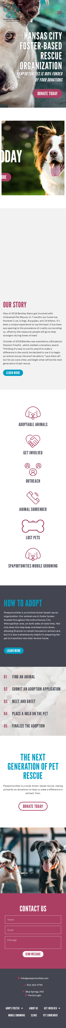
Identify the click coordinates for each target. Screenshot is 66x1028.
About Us (33, 1008)
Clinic (34, 1015)
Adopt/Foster (12, 1008)
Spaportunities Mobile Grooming (33, 566)
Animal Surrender (33, 509)
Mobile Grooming (16, 1015)
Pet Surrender (50, 1015)
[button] (59, 12)
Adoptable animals (33, 424)
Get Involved (50, 1008)
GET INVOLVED (33, 452)
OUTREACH (33, 481)
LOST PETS (33, 537)
